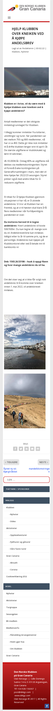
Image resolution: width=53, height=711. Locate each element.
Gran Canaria (12, 555)
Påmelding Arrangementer (23, 635)
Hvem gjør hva (17, 641)
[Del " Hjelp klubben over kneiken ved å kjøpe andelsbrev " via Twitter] (21, 449)
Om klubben (16, 648)
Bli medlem (11, 621)
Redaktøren (28, 48)
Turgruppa (11, 607)
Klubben (16, 51)
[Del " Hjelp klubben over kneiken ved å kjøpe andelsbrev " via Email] (32, 449)
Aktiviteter (11, 528)
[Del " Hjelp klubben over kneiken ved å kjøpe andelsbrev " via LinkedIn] (26, 449)
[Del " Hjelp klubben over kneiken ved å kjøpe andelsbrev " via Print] (38, 449)
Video (13, 521)
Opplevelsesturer (18, 535)
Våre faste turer (18, 548)
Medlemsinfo (12, 628)
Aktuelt (14, 562)
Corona (13, 569)
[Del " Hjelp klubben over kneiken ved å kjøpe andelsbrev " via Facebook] (15, 449)
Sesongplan (12, 614)
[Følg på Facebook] (47, 706)
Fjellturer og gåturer (20, 542)
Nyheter (25, 51)
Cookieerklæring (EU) (16, 576)
